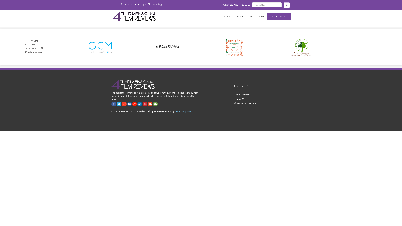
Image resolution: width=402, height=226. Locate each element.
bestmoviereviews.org (246, 103)
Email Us (246, 4)
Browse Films (256, 16)
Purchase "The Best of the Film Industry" (145, 4)
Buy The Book (279, 16)
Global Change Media (184, 111)
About (239, 16)
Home (227, 16)
